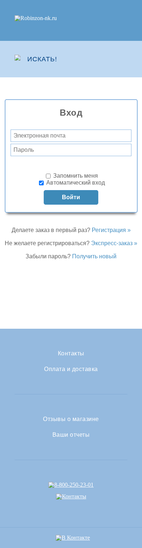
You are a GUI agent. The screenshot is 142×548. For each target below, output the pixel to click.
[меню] (122, 59)
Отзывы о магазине (71, 419)
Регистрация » (111, 230)
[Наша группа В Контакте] (73, 538)
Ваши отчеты (71, 435)
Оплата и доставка (71, 369)
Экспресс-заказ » (114, 243)
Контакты (71, 353)
